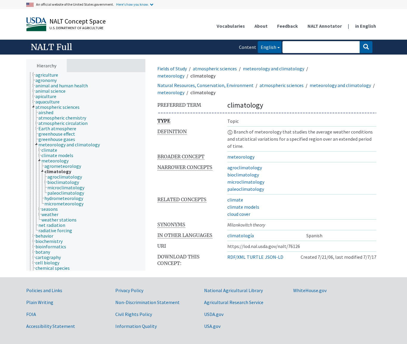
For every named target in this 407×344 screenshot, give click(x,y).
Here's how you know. (132, 4)
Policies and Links (44, 290)
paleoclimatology (245, 189)
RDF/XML (236, 257)
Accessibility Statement (50, 326)
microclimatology (245, 182)
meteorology (170, 76)
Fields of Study (172, 69)
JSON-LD (274, 257)
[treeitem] (49, 75)
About (261, 26)
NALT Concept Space (77, 21)
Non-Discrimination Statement (147, 302)
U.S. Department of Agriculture (76, 28)
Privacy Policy (129, 290)
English (267, 47)
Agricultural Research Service (233, 302)
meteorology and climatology (273, 69)
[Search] (366, 47)
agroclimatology (244, 168)
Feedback (287, 26)
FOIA (31, 314)
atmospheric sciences (215, 69)
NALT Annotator (324, 26)
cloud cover (238, 214)
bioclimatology (243, 175)
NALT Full (51, 47)
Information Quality (136, 326)
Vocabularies (231, 26)
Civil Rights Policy (133, 314)
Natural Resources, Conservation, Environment (205, 85)
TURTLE (255, 257)
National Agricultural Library (233, 290)
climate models (243, 207)
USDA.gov (213, 314)
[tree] (85, 171)
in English (365, 26)
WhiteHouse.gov (310, 290)
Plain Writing (39, 302)
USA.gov (212, 326)
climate (235, 200)
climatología (240, 235)
